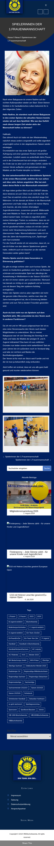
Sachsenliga (29, 682)
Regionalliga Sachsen (17, 677)
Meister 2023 (34, 655)
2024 (39, 616)
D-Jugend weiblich (16, 633)
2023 (32, 616)
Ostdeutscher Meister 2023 (36, 666)
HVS (23, 655)
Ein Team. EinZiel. (33, 633)
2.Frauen (22, 616)
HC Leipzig (36, 649)
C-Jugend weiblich (36, 627)
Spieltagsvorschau (33, 704)
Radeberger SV (14, 671)
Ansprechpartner (18, 809)
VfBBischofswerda (15, 721)
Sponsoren (13, 710)
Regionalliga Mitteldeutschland (35, 671)
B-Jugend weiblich (16, 622)
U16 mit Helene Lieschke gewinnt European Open (28, 596)
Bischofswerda (31, 622)
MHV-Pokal (34, 660)
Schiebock (28, 693)
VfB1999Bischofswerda (39, 715)
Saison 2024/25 (37, 688)
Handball (12, 644)
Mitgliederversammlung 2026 (24, 511)
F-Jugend (45, 638)
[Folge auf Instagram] (46, 11)
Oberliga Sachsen (15, 666)
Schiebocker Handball (17, 699)
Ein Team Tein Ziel (31, 638)
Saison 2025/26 (14, 693)
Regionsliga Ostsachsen (38, 677)
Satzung (14, 800)
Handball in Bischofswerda (29, 644)
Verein (41, 710)
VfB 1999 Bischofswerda (18, 715)
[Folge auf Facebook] (40, 11)
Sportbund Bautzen (28, 710)
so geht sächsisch (15, 704)
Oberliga (45, 660)
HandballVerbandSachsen (19, 649)
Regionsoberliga (15, 682)
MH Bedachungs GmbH (17, 660)
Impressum (16, 795)
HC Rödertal (13, 655)
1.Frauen (12, 616)
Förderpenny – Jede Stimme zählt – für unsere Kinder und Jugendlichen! (29, 553)
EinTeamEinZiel (14, 638)
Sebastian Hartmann (37, 699)
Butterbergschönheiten (17, 627)
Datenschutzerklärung (20, 804)
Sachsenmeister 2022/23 (18, 688)
